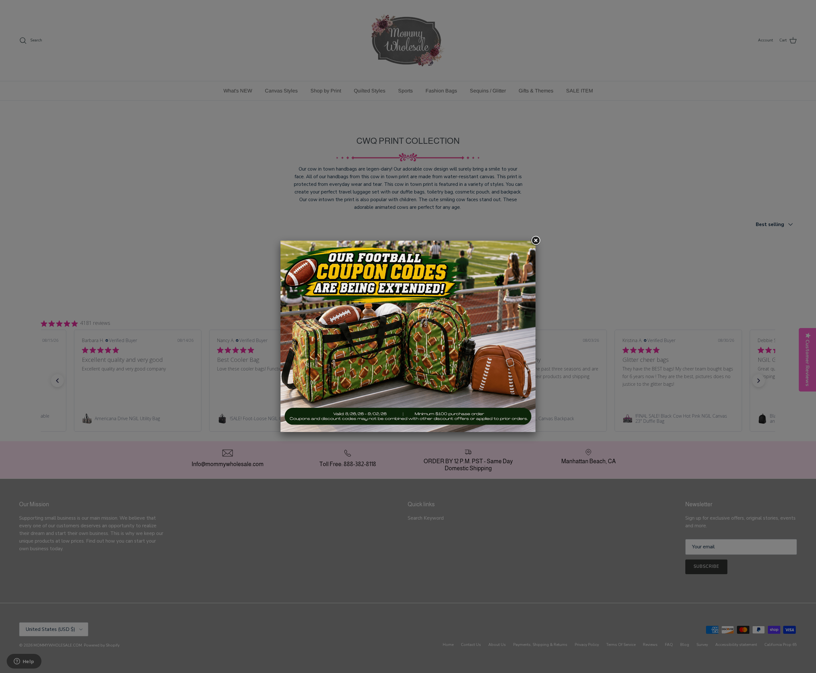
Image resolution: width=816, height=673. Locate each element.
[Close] (535, 240)
